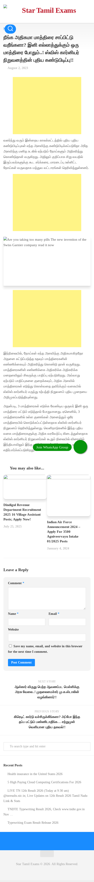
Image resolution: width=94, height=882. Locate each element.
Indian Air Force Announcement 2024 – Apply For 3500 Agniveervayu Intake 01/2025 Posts (63, 531)
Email (54, 614)
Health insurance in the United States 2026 (35, 774)
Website (13, 629)
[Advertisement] (47, 105)
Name (13, 614)
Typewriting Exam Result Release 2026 (33, 822)
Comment (16, 583)
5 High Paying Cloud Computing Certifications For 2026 (44, 782)
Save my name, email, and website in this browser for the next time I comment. (45, 649)
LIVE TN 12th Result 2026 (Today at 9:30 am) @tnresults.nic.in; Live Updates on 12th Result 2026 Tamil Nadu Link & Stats (45, 796)
